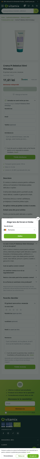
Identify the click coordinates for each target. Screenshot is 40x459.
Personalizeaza (8, 456)
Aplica (20, 236)
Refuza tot (21, 456)
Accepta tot (33, 456)
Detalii (28, 452)
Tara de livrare (8, 226)
